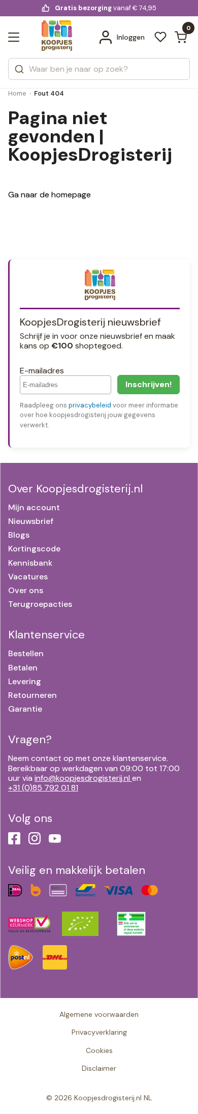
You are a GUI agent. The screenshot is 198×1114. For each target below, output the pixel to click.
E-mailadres (42, 370)
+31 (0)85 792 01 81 (43, 787)
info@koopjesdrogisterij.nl (82, 778)
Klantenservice (46, 634)
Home (17, 93)
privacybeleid (90, 405)
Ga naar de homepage (49, 194)
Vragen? (30, 739)
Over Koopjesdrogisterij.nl (75, 488)
